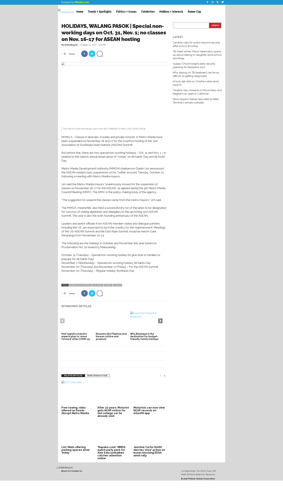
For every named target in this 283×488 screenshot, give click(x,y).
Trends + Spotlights (100, 11)
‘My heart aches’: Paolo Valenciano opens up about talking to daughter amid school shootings (197, 55)
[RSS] (218, 2)
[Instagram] (213, 2)
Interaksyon (71, 45)
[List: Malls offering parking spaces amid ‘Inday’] (77, 432)
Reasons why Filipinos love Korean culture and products (111, 336)
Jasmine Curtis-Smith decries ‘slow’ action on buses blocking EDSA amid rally (149, 451)
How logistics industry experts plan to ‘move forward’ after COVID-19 (75, 336)
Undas (117, 285)
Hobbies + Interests (171, 11)
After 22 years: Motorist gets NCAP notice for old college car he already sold (113, 412)
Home (79, 11)
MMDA (108, 285)
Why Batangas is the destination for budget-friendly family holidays (144, 336)
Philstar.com (82, 2)
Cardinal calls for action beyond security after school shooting (196, 44)
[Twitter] (223, 2)
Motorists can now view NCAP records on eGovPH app (149, 410)
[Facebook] (207, 2)
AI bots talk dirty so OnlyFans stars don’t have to (196, 83)
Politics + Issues (126, 11)
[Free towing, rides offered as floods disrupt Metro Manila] (77, 393)
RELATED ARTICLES (73, 376)
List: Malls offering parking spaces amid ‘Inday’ (75, 450)
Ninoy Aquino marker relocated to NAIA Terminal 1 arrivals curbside (196, 101)
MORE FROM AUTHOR (97, 376)
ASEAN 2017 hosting (80, 285)
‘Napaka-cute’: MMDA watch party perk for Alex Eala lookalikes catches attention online (111, 453)
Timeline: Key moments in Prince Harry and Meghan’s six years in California (197, 92)
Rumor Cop (194, 11)
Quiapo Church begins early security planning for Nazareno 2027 (194, 65)
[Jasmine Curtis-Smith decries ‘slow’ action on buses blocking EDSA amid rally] (149, 432)
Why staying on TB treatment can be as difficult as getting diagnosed (196, 74)
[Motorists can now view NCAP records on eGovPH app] (149, 393)
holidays (97, 285)
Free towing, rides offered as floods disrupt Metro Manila (75, 410)
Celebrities (148, 11)
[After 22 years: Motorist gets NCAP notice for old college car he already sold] (113, 393)
